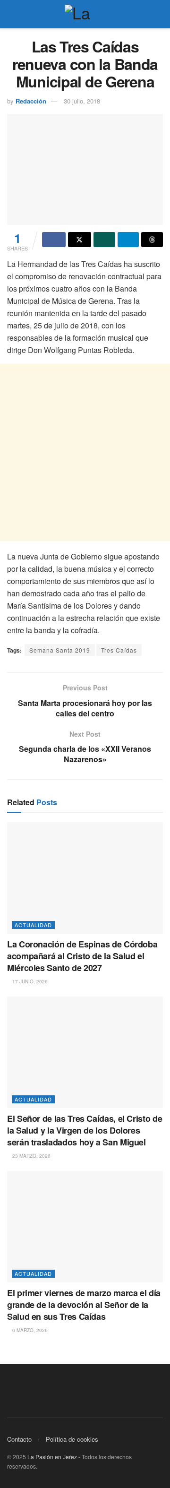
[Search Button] (159, 14)
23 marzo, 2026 (31, 1156)
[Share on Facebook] (54, 239)
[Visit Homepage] (85, 14)
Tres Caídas (119, 650)
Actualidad (33, 925)
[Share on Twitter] (80, 239)
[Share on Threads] (152, 239)
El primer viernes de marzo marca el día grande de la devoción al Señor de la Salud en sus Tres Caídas (84, 1305)
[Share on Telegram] (128, 239)
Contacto (19, 1439)
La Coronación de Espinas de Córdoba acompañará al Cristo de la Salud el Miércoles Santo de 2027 (82, 956)
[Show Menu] (11, 14)
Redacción (31, 100)
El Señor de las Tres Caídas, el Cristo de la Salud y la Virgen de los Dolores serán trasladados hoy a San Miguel (84, 1130)
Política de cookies (72, 1439)
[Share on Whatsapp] (104, 239)
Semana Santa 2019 (59, 650)
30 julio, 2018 (82, 100)
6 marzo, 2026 (29, 1330)
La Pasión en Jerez (52, 1457)
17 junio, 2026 (29, 981)
